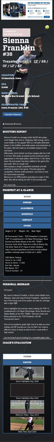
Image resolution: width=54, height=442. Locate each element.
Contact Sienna (13, 115)
